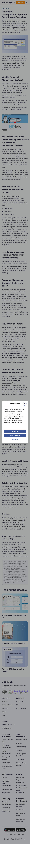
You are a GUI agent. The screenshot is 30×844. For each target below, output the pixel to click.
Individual (15, 439)
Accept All (15, 431)
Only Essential (15, 435)
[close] (24, 403)
